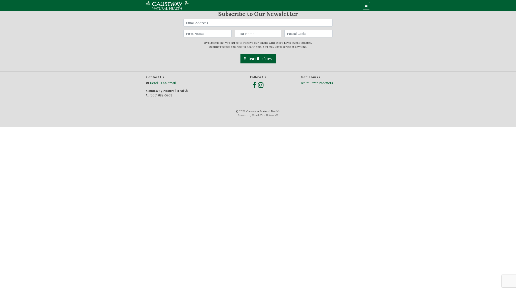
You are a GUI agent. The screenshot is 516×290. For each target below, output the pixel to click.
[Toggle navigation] (366, 5)
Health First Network (264, 115)
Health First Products (316, 83)
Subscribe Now (258, 58)
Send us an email (163, 83)
